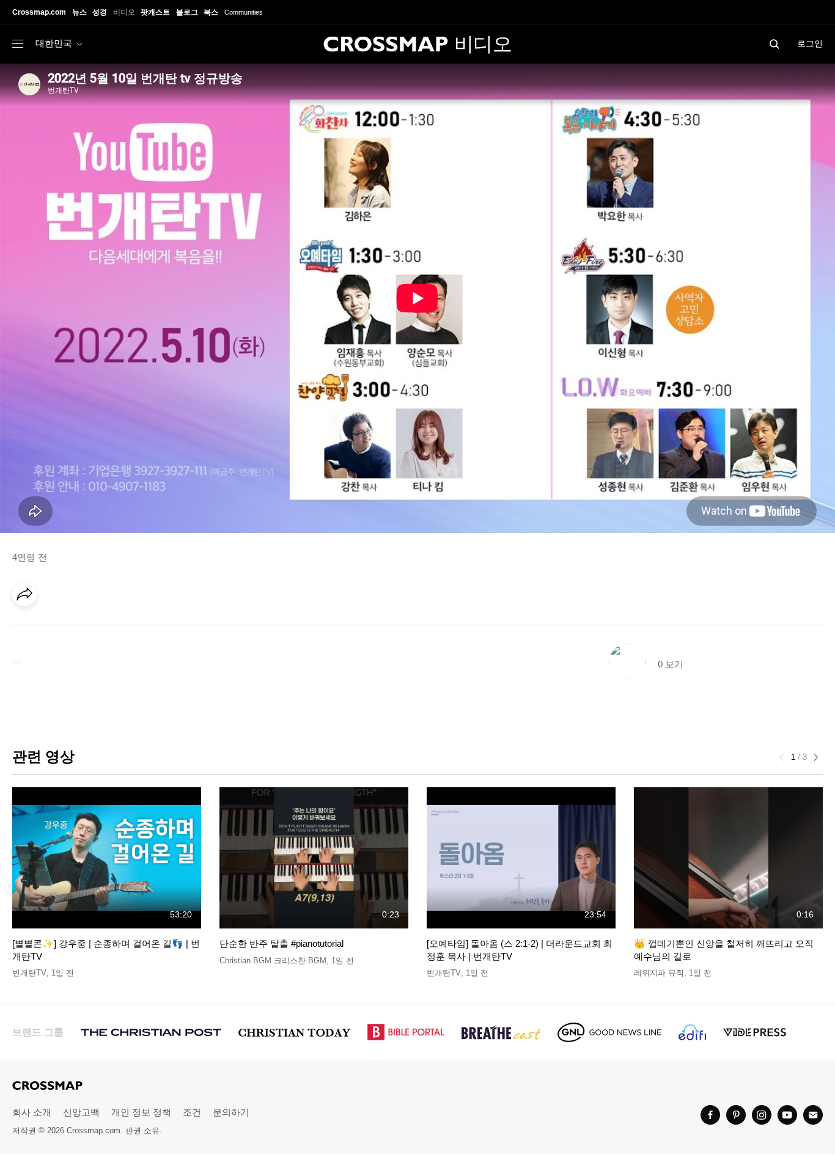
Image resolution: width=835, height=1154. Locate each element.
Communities (243, 12)
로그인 (810, 43)
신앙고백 (81, 1112)
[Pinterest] (78, 628)
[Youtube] (787, 1115)
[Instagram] (761, 1115)
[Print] (128, 628)
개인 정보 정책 (141, 1112)
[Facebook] (28, 628)
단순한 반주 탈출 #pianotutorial (281, 943)
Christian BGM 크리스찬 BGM (272, 960)
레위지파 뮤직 (659, 972)
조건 (192, 1112)
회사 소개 (31, 1112)
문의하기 (231, 1112)
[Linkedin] (53, 628)
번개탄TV (29, 972)
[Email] (103, 628)
